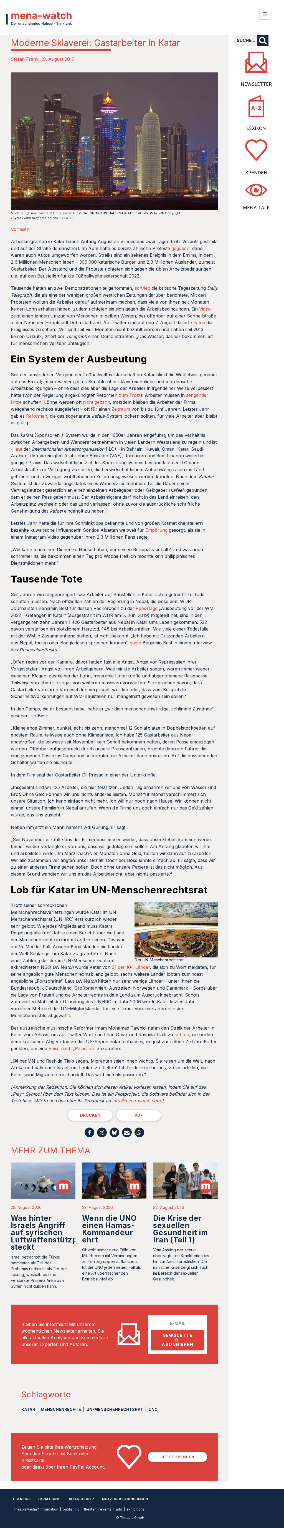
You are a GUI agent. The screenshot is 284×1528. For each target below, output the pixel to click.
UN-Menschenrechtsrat (115, 1409)
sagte (135, 643)
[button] (89, 1132)
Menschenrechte (61, 1409)
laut (18, 449)
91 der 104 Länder (131, 967)
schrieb (142, 288)
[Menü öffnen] (265, 14)
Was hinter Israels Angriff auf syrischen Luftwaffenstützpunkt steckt (53, 1232)
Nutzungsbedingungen (125, 1499)
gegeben (180, 248)
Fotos (199, 322)
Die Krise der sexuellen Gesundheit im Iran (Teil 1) (180, 1229)
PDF (139, 1115)
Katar (28, 1409)
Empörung (156, 530)
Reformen (36, 416)
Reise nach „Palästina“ (72, 1048)
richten (181, 1034)
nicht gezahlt (96, 402)
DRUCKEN (90, 1115)
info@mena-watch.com (136, 1100)
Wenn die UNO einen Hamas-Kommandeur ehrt (109, 1229)
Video (205, 309)
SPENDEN (256, 172)
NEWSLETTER (256, 84)
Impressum (48, 1499)
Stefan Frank (25, 59)
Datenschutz (81, 1499)
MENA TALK (256, 207)
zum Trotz (130, 395)
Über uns (22, 1499)
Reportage (147, 608)
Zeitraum (120, 409)
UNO (153, 1409)
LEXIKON (256, 128)
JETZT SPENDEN (178, 1457)
